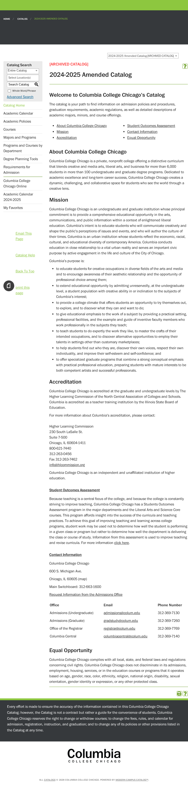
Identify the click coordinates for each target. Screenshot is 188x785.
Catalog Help (25, 255)
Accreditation (67, 137)
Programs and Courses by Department (22, 148)
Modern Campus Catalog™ (132, 779)
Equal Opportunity (141, 137)
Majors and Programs (19, 137)
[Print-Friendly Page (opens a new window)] (179, 693)
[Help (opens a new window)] (185, 66)
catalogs (49, 779)
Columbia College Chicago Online (16, 183)
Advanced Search (20, 97)
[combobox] (143, 55)
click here (121, 543)
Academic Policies (17, 121)
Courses (9, 129)
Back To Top (25, 271)
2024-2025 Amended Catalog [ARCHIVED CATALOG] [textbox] (141, 56)
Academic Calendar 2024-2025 (18, 197)
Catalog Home (14, 105)
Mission (63, 131)
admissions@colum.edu (122, 613)
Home (6, 18)
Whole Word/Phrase (24, 91)
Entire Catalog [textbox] (17, 70)
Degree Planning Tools (20, 159)
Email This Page (24, 233)
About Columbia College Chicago (82, 126)
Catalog (22, 18)
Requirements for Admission (16, 170)
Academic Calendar (18, 113)
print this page (23, 287)
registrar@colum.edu (119, 628)
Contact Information (142, 131)
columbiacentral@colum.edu (125, 636)
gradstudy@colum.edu (121, 620)
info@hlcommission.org (67, 465)
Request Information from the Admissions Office (85, 594)
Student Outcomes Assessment (151, 126)
